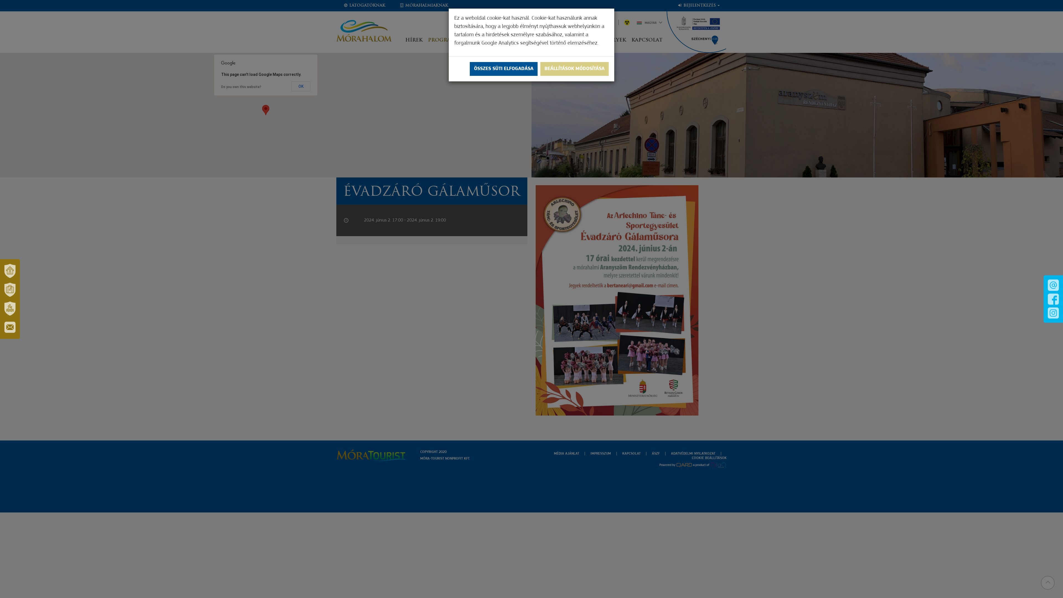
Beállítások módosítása (575, 68)
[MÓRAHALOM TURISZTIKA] (10, 289)
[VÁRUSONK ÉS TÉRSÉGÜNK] (10, 271)
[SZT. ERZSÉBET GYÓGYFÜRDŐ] (10, 308)
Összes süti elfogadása (503, 68)
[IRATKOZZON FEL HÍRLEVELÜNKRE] (10, 327)
